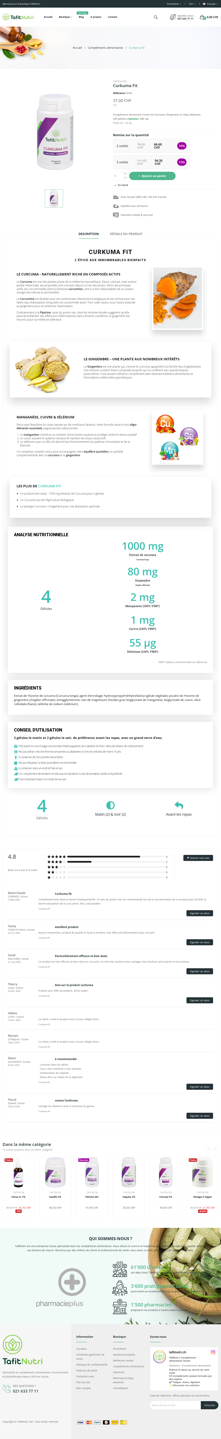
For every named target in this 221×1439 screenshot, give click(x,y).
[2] (13, 863)
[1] (9, 863)
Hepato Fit (129, 1196)
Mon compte (83, 1388)
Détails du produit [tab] (126, 234)
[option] (61, 1288)
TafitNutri (120, 81)
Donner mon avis (199, 858)
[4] (21, 863)
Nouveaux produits (124, 1354)
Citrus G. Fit (18, 1196)
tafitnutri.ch (177, 1352)
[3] (17, 863)
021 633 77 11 (185, 18)
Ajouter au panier (154, 176)
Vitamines (118, 1372)
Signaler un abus (200, 913)
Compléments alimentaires (128, 1366)
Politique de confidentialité (91, 1364)
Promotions (119, 1348)
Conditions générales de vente (90, 1356)
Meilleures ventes (123, 1360)
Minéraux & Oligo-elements (123, 1380)
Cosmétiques (120, 1388)
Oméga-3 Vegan (202, 1196)
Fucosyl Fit (165, 1196)
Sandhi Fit (55, 1196)
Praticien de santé (86, 1370)
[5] (25, 863)
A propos (81, 1348)
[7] (205, 1202)
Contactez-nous (85, 1376)
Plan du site (83, 1382)
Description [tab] (89, 234)
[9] (209, 1202)
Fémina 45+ (92, 1196)
